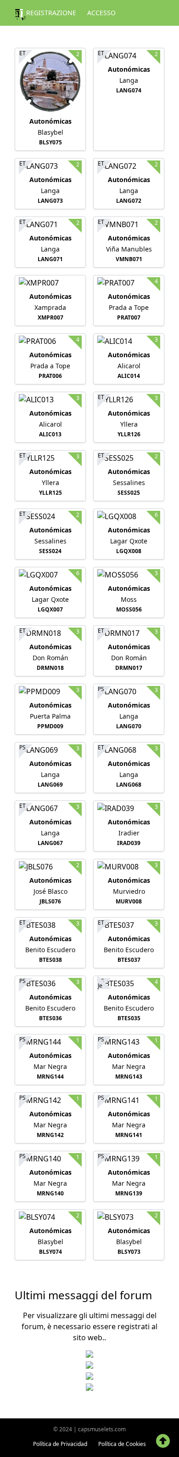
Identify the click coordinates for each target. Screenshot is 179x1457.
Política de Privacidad (60, 1444)
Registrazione (51, 12)
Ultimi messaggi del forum (83, 1295)
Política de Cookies (122, 1444)
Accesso (101, 12)
